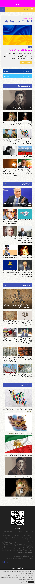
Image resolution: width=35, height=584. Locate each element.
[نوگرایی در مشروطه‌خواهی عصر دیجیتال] (10, 265)
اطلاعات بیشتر (23, 582)
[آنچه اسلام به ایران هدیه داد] (17, 100)
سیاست (30, 47)
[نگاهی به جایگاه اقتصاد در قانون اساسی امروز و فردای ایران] (10, 163)
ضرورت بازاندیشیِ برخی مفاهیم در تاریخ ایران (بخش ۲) (17, 306)
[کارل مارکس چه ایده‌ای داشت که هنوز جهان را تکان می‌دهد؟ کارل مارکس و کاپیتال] (25, 265)
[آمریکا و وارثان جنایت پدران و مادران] (10, 315)
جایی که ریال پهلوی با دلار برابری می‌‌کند (21, 455)
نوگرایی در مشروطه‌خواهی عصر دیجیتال (10, 272)
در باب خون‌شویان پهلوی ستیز (25, 358)
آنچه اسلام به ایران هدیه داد (21, 107)
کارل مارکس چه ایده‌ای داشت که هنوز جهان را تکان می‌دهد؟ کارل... (25, 273)
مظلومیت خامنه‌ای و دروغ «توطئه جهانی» (10, 256)
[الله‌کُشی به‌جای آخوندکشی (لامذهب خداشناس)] (25, 315)
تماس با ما (30, 2)
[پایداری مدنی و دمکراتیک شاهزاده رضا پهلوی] (25, 163)
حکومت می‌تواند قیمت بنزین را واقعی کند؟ (10, 340)
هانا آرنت (14, 155)
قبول (30, 582)
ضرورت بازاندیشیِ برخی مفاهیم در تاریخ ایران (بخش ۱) (10, 359)
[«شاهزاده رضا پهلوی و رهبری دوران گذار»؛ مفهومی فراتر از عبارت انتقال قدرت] (25, 231)
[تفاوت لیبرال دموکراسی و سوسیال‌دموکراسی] (25, 133)
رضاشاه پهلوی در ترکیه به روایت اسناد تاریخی (10, 141)
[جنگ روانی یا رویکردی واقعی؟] (25, 368)
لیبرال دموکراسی (26, 9)
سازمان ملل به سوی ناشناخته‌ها (10, 375)
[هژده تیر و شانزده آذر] (25, 214)
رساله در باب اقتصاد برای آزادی (23, 433)
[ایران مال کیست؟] (25, 150)
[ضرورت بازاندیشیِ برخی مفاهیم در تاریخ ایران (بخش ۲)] (17, 299)
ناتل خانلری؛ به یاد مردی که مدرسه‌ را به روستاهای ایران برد (10, 221)
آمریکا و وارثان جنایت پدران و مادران (10, 322)
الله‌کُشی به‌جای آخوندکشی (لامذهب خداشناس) (25, 323)
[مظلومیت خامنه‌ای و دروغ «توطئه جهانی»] (10, 250)
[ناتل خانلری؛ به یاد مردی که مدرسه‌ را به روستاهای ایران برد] (10, 214)
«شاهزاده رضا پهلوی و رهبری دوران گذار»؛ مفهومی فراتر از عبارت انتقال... (25, 239)
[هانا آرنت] (10, 150)
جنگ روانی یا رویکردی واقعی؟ (25, 375)
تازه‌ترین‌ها (26, 285)
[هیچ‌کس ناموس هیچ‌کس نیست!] (25, 250)
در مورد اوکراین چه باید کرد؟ (20, 50)
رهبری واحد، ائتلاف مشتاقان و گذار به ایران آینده (17, 204)
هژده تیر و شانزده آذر (25, 219)
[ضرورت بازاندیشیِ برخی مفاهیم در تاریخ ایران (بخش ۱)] (10, 351)
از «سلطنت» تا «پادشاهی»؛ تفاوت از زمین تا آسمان (25, 124)
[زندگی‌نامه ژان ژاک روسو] (10, 231)
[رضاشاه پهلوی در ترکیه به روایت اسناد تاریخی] (10, 133)
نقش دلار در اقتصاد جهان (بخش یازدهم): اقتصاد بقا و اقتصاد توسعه (25, 341)
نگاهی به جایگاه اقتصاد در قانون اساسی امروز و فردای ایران (10, 172)
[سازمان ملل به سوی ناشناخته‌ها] (10, 368)
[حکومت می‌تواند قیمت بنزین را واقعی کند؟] (10, 332)
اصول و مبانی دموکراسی (10, 123)
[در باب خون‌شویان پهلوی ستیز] (25, 351)
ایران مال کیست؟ (26, 155)
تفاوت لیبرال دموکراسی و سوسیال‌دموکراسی (25, 141)
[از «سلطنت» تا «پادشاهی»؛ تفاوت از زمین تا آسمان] (25, 116)
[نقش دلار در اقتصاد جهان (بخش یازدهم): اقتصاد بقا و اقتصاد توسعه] (25, 332)
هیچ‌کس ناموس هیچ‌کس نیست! (25, 256)
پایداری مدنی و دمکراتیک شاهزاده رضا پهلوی (25, 171)
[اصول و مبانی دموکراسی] (10, 116)
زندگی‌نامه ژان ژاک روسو (10, 237)
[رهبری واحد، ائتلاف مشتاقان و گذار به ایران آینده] (17, 197)
